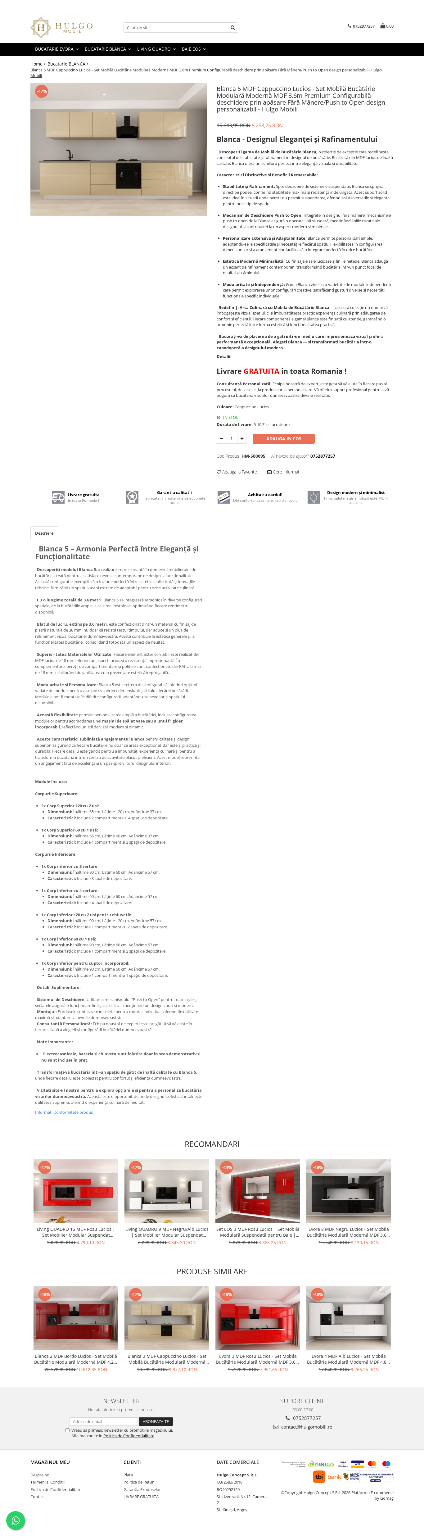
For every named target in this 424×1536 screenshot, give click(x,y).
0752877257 (306, 1418)
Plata (128, 1475)
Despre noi (40, 1475)
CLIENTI (132, 1462)
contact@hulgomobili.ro (306, 1427)
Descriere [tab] (44, 533)
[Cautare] (232, 27)
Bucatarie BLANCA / (68, 64)
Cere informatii (286, 472)
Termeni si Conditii (47, 1482)
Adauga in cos (283, 439)
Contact (37, 1496)
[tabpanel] (118, 149)
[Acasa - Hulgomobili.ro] (61, 27)
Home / (38, 64)
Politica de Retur (139, 1482)
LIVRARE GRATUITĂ (141, 1496)
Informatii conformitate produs (64, 1112)
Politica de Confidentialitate (128, 1436)
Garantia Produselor (142, 1489)
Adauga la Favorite (239, 472)
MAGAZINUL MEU (50, 1462)
